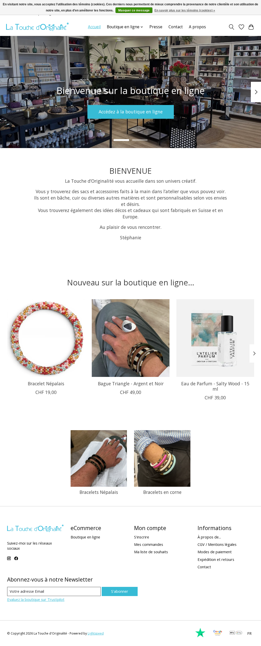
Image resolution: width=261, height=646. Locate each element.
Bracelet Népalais (46, 384)
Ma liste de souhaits (151, 551)
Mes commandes (148, 544)
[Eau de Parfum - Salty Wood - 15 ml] (215, 338)
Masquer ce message (134, 10)
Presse (155, 27)
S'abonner (119, 591)
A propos (197, 27)
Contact (175, 27)
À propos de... (209, 536)
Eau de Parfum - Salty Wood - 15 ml (215, 386)
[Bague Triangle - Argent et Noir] (130, 338)
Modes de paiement (215, 551)
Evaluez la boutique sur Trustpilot (35, 599)
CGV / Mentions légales (217, 544)
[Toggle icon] (231, 27)
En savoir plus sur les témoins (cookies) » (184, 10)
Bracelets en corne (162, 492)
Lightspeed (96, 633)
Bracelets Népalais (99, 492)
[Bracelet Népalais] (46, 338)
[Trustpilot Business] (200, 636)
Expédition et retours (216, 559)
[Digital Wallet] (236, 633)
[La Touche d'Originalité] (37, 27)
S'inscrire (141, 536)
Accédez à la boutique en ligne (131, 112)
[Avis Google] (218, 636)
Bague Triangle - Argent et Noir (130, 384)
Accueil (94, 27)
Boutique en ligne (85, 536)
